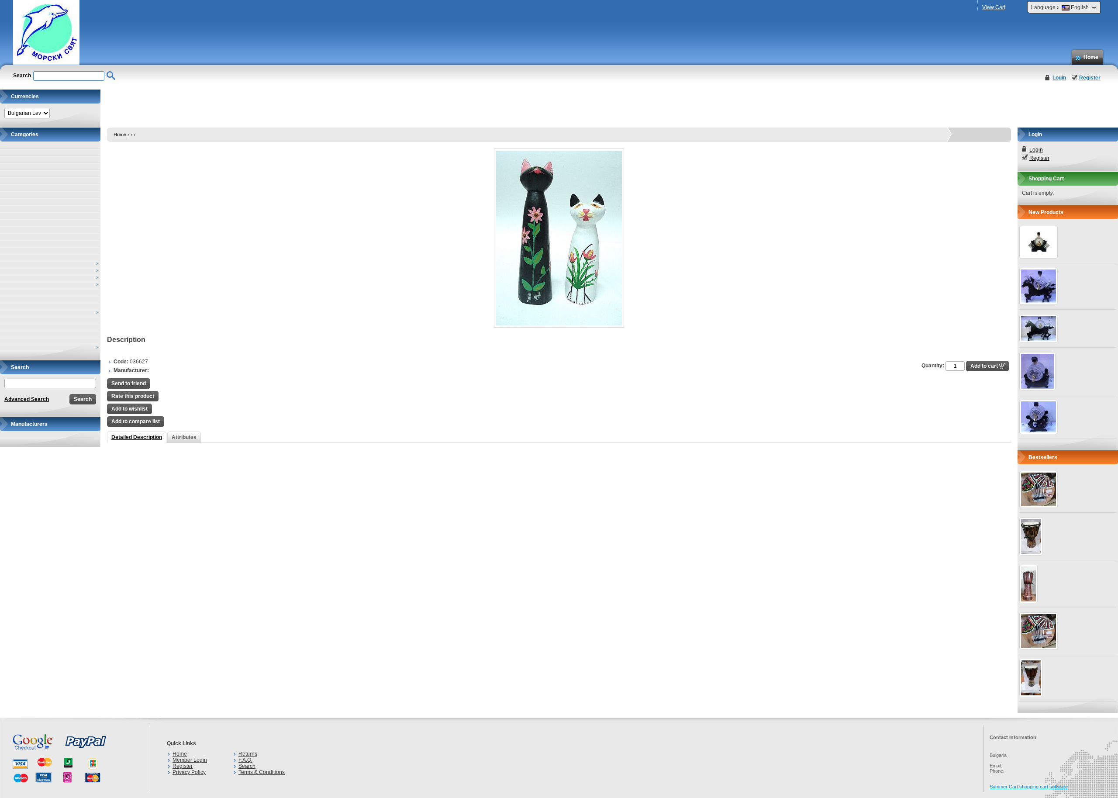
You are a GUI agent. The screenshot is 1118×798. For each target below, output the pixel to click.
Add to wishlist (129, 409)
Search (246, 766)
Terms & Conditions (261, 772)
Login (1059, 78)
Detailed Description (136, 437)
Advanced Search (26, 399)
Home (1090, 57)
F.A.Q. (245, 760)
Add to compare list (135, 421)
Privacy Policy (189, 772)
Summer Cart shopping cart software (1029, 786)
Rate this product (132, 396)
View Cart (993, 7)
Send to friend (128, 383)
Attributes (184, 437)
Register (1090, 78)
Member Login (190, 760)
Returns (247, 754)
